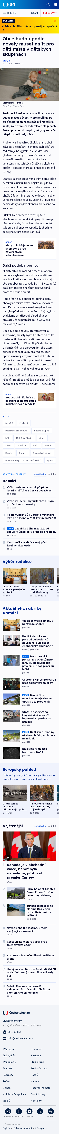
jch (9, 61)
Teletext (7, 1068)
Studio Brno (37, 1061)
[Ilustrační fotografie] (29, 84)
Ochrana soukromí (22, 1128)
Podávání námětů (40, 1087)
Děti (7, 438)
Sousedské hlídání (42, 452)
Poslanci (24, 423)
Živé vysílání (9, 1055)
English (6, 1128)
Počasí (6, 1081)
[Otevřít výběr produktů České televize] (55, 4)
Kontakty (36, 1100)
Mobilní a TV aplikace (14, 1094)
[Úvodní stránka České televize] (16, 1012)
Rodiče (8, 452)
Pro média (36, 1049)
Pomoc (48, 445)
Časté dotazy (38, 1094)
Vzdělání (22, 445)
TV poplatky (9, 1061)
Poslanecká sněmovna (16, 430)
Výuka (8, 445)
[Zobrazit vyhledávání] (48, 4)
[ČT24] (9, 4)
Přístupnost (41, 1128)
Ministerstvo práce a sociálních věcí (22, 460)
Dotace (22, 452)
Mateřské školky (24, 438)
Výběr (50, 460)
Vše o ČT (7, 1100)
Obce (42, 438)
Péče (35, 445)
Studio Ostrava (39, 1068)
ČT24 (5, 61)
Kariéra (35, 1081)
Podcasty (8, 1074)
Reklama (36, 1055)
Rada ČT (35, 1074)
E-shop (7, 1087)
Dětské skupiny (41, 430)
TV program (9, 1049)
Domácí (9, 423)
